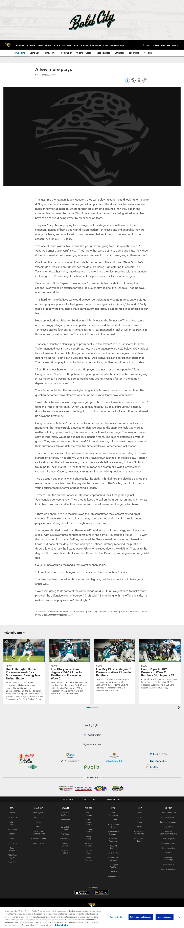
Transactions (12, 817)
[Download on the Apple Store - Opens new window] (81, 892)
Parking (38, 822)
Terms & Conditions (168, 869)
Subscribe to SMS (168, 843)
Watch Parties (38, 843)
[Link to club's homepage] (8, 45)
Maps (38, 827)
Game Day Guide (38, 813)
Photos (139, 817)
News (139, 813)
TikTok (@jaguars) (168, 838)
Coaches (12, 834)
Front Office (12, 843)
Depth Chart (12, 829)
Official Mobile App (168, 813)
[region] (92, 917)
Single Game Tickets (89, 822)
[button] (88, 707)
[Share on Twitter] (133, 82)
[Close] (179, 917)
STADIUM (65, 808)
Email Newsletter (168, 848)
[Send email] (139, 82)
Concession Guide (38, 838)
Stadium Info (38, 817)
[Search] (143, 45)
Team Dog (12, 862)
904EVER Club (113, 876)
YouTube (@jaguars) (168, 817)
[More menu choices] (127, 45)
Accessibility (65, 839)
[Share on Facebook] (127, 82)
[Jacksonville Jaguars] (92, 906)
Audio (139, 827)
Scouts (12, 838)
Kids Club (113, 872)
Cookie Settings (117, 917)
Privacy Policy (168, 864)
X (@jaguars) (168, 827)
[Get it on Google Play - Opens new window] (101, 893)
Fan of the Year (113, 853)
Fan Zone (113, 820)
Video (139, 822)
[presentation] (179, 707)
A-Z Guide (65, 834)
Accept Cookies (164, 917)
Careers (168, 853)
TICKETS (88, 808)
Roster (12, 813)
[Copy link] (144, 80)
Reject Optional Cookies (141, 917)
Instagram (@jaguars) (168, 822)
